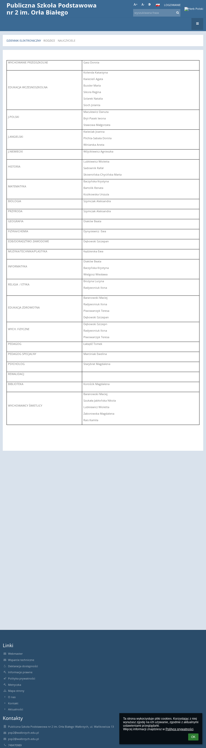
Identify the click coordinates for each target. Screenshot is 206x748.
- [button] (144, 4)
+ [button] (136, 4)
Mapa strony (16, 691)
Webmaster (15, 653)
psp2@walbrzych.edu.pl (23, 732)
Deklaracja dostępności (23, 666)
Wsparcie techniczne (21, 660)
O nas (12, 697)
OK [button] (193, 737)
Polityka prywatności (21, 678)
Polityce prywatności (179, 729)
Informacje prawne (20, 672)
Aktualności (15, 709)
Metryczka (14, 685)
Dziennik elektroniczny (24, 40)
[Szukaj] (177, 12)
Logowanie (172, 5)
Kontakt (13, 703)
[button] (149, 4)
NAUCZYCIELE (66, 40)
